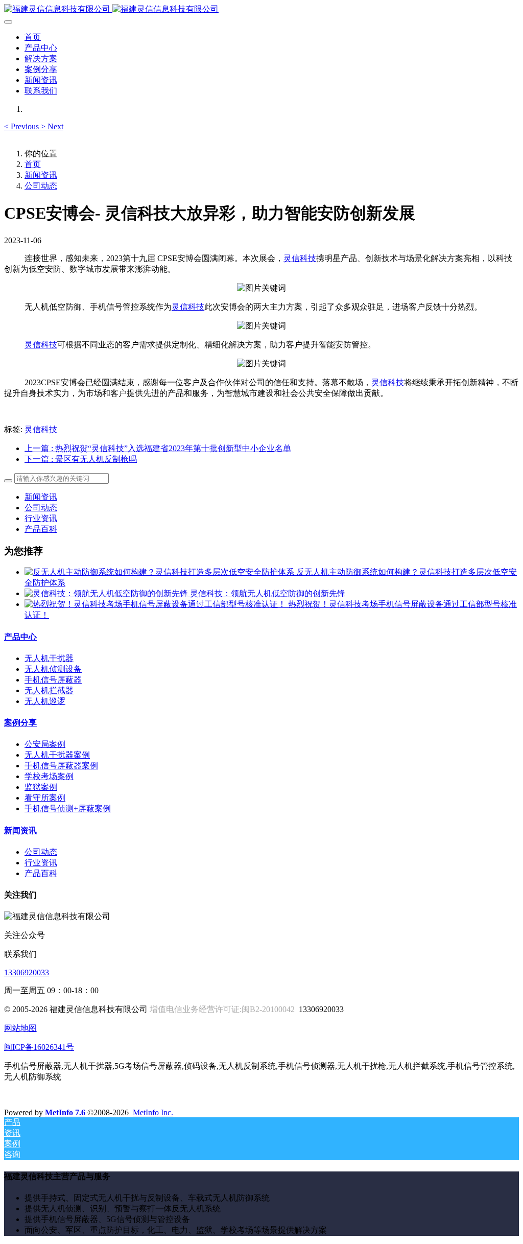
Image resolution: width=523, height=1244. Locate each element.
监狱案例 (41, 787)
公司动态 (41, 185)
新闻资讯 (41, 175)
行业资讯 (41, 518)
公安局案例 (45, 744)
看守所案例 (45, 797)
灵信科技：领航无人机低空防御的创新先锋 (267, 593)
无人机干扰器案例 (57, 754)
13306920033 (26, 972)
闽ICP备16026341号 (39, 1047)
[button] (22, 126)
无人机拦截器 (49, 690)
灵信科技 (299, 258)
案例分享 (20, 722)
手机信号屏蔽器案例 (61, 765)
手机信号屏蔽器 (53, 679)
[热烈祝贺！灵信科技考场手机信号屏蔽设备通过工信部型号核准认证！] (156, 604)
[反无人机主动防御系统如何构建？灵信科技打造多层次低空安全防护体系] (160, 572)
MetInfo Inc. (153, 1112)
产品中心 (20, 636)
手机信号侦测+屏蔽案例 (68, 808)
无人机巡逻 (45, 701)
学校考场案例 (49, 776)
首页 (33, 37)
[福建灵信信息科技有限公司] (261, 9)
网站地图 (20, 1028)
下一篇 (81, 459)
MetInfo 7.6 (65, 1112)
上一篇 (158, 448)
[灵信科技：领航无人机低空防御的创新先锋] (107, 593)
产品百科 (41, 529)
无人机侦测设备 (53, 669)
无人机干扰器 (49, 658)
